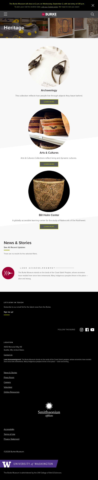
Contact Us (8, 355)
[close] (93, 5)
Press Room (9, 377)
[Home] (49, 14)
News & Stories (10, 372)
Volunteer (8, 387)
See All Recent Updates (14, 247)
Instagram (81, 330)
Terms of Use (9, 434)
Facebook (87, 330)
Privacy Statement (11, 439)
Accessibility (9, 429)
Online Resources (11, 392)
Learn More (49, 102)
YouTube (92, 330)
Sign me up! (8, 312)
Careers (7, 382)
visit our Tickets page (49, 7)
